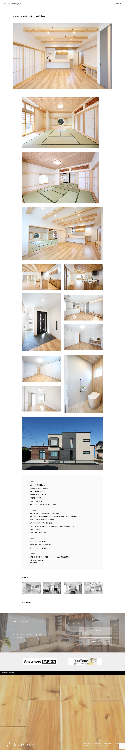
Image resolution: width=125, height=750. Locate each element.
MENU (118, 3)
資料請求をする (95, 641)
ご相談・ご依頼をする (95, 631)
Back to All (27, 602)
